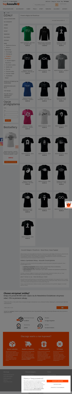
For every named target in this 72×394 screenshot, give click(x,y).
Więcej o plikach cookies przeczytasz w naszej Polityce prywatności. (34, 389)
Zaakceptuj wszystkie (57, 381)
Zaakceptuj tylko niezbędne (57, 387)
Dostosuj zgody (57, 384)
